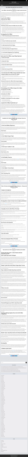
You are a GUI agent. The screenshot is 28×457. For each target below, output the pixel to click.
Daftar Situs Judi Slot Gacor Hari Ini (15, 244)
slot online (2, 440)
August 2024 (2, 404)
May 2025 (2, 393)
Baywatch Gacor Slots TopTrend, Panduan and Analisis (14, 249)
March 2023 (2, 424)
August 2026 (2, 375)
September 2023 (3, 417)
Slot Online (14, 248)
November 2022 (3, 429)
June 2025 (2, 392)
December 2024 (3, 399)
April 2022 (2, 434)
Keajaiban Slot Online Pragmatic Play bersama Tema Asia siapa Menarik (14, 119)
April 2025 (2, 394)
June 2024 (2, 406)
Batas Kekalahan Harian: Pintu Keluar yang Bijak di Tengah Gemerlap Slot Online (10, 370)
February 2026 (3, 382)
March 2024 (2, 410)
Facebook (14, 114)
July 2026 (2, 376)
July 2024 (2, 405)
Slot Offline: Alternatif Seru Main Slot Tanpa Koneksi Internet (14, 10)
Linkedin (16, 114)
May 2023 (2, 422)
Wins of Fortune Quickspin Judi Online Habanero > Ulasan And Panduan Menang (14, 187)
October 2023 (2, 416)
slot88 (2, 449)
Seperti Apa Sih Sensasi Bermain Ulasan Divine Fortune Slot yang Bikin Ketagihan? (10, 371)
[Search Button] (26, 0)
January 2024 (2, 412)
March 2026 (2, 381)
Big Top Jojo (14, 2)
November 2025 (3, 386)
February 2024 (3, 411)
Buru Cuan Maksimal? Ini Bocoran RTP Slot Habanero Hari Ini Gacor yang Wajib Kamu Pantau (12, 366)
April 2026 (2, 380)
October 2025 (2, 387)
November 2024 (3, 400)
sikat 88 (6, 203)
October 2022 (2, 430)
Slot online (2, 451)
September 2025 (3, 388)
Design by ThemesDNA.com (14, 456)
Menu (2, 0)
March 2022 (2, 435)
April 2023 (2, 423)
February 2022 (3, 436)
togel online (2, 441)
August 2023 (2, 418)
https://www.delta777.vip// (4, 450)
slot (1, 442)
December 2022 (3, 428)
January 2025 (2, 398)
